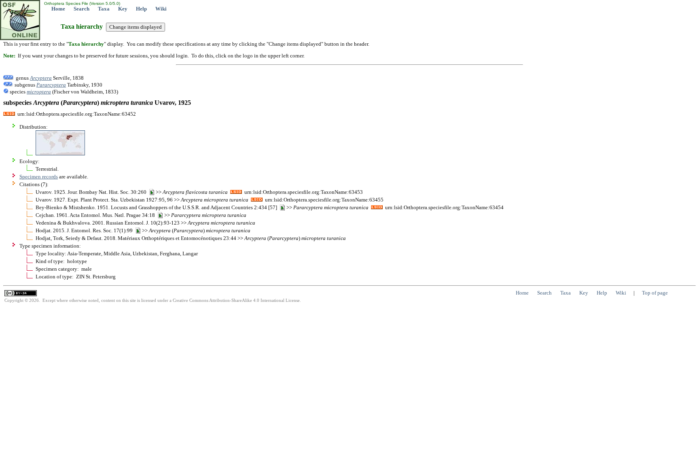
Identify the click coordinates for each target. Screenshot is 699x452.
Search (81, 9)
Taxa (104, 9)
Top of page (655, 293)
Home (58, 9)
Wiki (161, 9)
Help (141, 9)
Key (122, 9)
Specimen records (38, 177)
